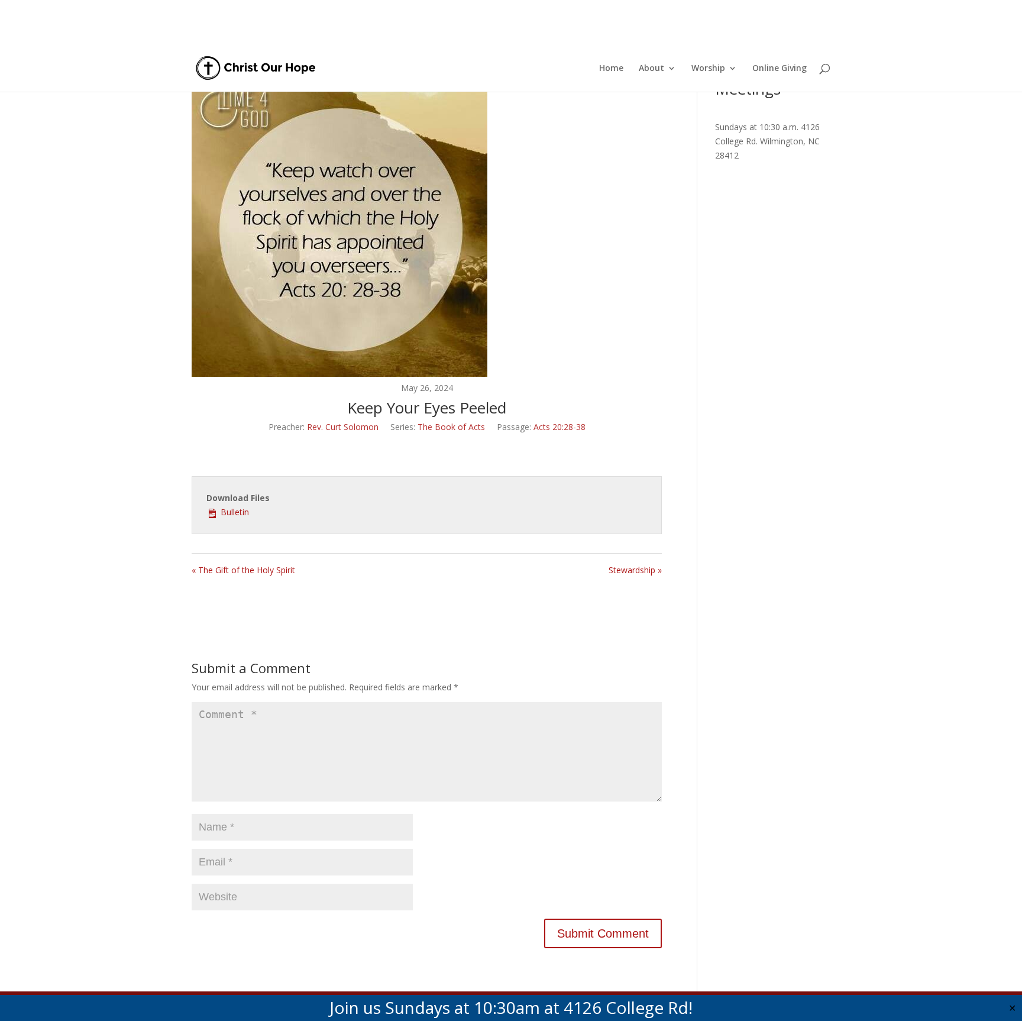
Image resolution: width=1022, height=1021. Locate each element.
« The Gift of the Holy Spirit (243, 570)
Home (611, 68)
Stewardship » (635, 570)
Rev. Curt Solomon (343, 426)
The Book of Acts (451, 426)
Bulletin (233, 512)
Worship (708, 68)
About (651, 68)
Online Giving (779, 68)
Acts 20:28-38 (559, 426)
